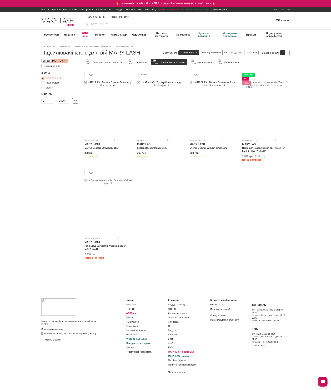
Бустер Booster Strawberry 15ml (101, 148)
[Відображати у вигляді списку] (287, 52)
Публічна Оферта (219, 9)
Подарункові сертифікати (274, 34)
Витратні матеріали (161, 34)
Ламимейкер (119, 34)
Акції (147, 9)
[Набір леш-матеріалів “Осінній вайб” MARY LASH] (108, 202)
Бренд (45, 72)
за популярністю (188, 52)
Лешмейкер (139, 34)
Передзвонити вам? (119, 17)
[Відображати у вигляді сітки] (282, 52)
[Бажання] (262, 20)
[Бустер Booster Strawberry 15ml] (108, 104)
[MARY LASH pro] (58, 307)
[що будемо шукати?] (250, 23)
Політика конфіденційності (182, 364)
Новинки (69, 34)
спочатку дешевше (211, 52)
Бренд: (46, 61)
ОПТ (111, 9)
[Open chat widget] (323, 382)
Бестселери (51, 34)
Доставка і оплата (61, 9)
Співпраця (101, 9)
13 (167, 140)
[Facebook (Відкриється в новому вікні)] (256, 9)
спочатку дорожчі (233, 52)
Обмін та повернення (82, 9)
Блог (140, 9)
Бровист (100, 34)
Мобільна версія (52, 340)
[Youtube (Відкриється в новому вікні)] (260, 9)
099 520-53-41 (97, 17)
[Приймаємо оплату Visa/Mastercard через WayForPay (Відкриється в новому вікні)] (68, 334)
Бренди (251, 34)
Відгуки (119, 9)
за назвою (251, 52)
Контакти (130, 9)
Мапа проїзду (258, 345)
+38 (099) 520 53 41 (271, 320)
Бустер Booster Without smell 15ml (209, 148)
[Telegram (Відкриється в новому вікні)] (264, 9)
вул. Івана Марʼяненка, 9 (263, 334)
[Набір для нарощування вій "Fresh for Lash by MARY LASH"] (266, 104)
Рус (283, 9)
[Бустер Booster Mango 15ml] (160, 104)
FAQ (154, 9)
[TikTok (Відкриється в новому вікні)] (251, 9)
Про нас (45, 9)
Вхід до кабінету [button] (176, 304)
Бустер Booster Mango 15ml (152, 148)
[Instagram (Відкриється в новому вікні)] (247, 9)
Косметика (183, 34)
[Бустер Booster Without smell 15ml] (213, 104)
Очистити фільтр (51, 66)
